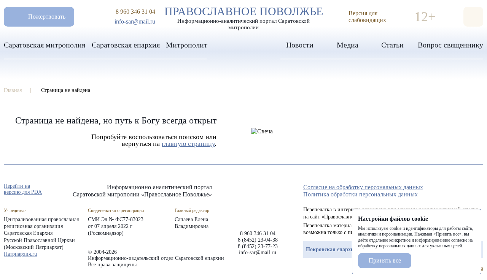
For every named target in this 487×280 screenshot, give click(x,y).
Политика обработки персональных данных (360, 194)
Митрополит (186, 45)
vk (465, 189)
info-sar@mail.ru (135, 21)
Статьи (392, 45)
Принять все (385, 260)
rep (438, 189)
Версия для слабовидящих (367, 16)
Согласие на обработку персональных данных (363, 187)
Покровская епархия (331, 249)
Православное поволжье (243, 16)
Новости (300, 45)
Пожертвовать (46, 16)
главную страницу (188, 143)
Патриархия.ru (20, 254)
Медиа (347, 45)
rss (479, 189)
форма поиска (473, 17)
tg (452, 189)
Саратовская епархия (126, 45)
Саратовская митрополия (44, 45)
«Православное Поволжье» (258, 201)
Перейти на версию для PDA (23, 189)
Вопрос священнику (450, 45)
